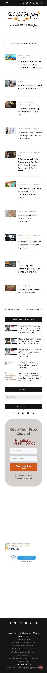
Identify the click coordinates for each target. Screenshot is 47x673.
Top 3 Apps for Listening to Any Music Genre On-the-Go (30, 269)
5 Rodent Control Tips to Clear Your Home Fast (29, 112)
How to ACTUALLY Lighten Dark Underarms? (27, 218)
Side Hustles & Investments (29, 184)
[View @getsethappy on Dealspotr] (13, 559)
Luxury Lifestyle (33, 153)
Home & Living (24, 105)
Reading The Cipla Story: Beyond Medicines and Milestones (28, 365)
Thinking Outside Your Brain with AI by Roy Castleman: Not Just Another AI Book (29, 341)
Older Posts (34, 309)
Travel (20, 81)
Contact (27, 636)
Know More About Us (23, 665)
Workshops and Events (27, 211)
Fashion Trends (24, 129)
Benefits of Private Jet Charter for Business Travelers (29, 245)
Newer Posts (13, 309)
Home (10, 633)
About (16, 633)
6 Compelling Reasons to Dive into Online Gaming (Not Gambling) (30, 64)
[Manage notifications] (41, 667)
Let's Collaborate (25, 633)
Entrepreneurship (25, 235)
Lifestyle (35, 129)
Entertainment (24, 55)
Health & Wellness (25, 102)
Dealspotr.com (26, 562)
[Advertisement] (23, 514)
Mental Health (24, 57)
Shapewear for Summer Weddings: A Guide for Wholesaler (30, 136)
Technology (23, 262)
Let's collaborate (27, 557)
